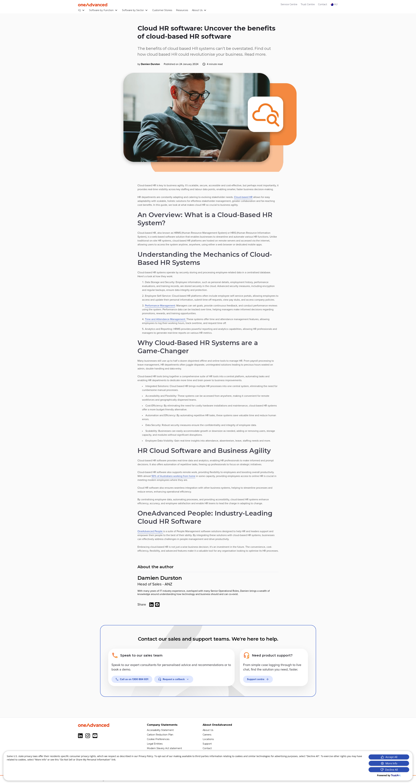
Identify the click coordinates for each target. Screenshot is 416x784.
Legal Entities (154, 743)
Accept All (391, 757)
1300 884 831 (134, 679)
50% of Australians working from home (173, 476)
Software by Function (101, 10)
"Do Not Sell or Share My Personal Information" (85, 759)
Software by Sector (133, 10)
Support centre (255, 679)
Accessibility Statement (160, 730)
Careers (207, 734)
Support (207, 743)
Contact (322, 4)
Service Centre (289, 4)
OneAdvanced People (150, 531)
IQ (79, 10)
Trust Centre (308, 4)
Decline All (391, 769)
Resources (182, 10)
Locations (208, 739)
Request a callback (174, 679)
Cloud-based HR (243, 197)
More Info (391, 763)
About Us (197, 10)
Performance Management (160, 305)
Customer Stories (162, 10)
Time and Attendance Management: (165, 319)
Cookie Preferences (158, 739)
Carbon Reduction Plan (160, 734)
